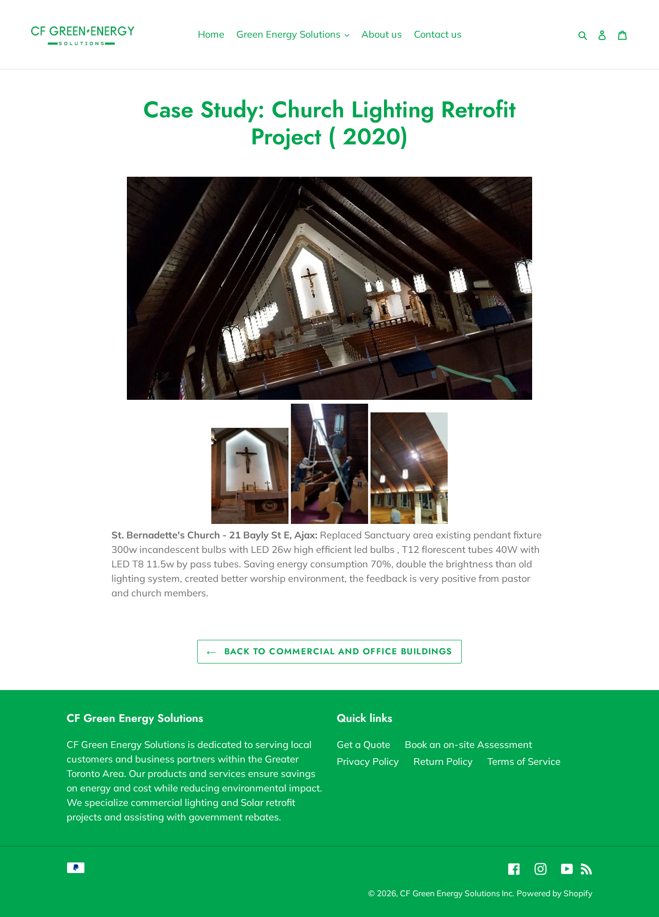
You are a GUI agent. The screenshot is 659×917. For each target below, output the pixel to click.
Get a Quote (363, 744)
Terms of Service (524, 761)
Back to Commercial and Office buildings (337, 651)
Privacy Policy (368, 761)
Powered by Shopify (554, 893)
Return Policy (443, 761)
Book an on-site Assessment (468, 744)
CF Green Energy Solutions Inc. (457, 893)
